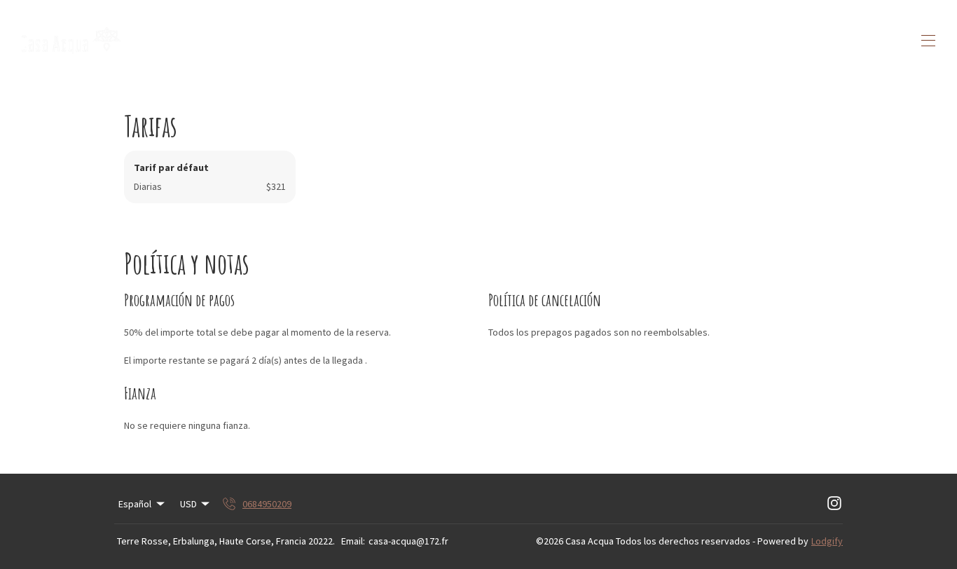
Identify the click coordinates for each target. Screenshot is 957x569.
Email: (353, 541)
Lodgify (827, 541)
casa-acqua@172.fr (408, 541)
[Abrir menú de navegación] (928, 40)
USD (188, 504)
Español (134, 504)
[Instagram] (834, 504)
